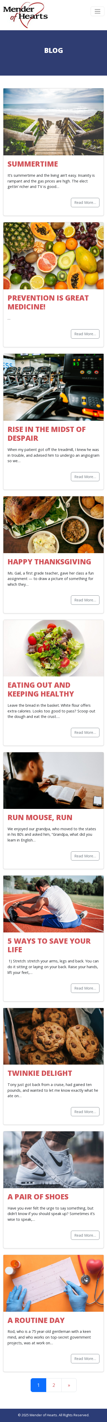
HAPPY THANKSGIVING (49, 561)
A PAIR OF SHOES (38, 1196)
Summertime (33, 164)
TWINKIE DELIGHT (40, 1073)
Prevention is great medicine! (48, 302)
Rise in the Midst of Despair (47, 433)
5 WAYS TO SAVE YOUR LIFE (49, 945)
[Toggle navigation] (97, 11)
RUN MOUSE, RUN (40, 817)
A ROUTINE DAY (36, 1320)
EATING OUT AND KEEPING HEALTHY (41, 689)
